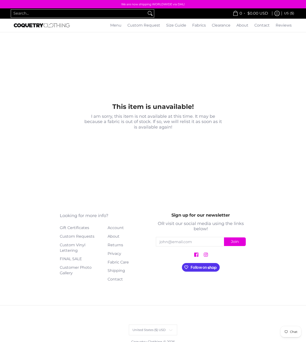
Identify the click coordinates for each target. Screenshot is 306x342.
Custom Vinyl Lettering (72, 248)
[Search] (150, 13)
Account (116, 227)
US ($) (289, 13)
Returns (115, 245)
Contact (115, 279)
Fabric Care (118, 262)
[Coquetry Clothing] (42, 25)
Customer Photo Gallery (76, 270)
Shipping (116, 270)
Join (235, 241)
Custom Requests (77, 236)
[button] (196, 255)
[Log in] (277, 13)
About (114, 236)
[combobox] (78, 13)
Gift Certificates (74, 227)
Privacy (114, 253)
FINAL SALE (71, 259)
